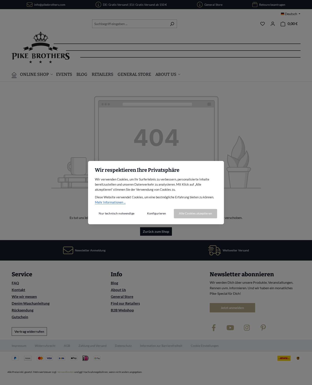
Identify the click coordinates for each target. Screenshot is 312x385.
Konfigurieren (156, 213)
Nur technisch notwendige (116, 213)
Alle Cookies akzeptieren (195, 213)
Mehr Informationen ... (110, 202)
